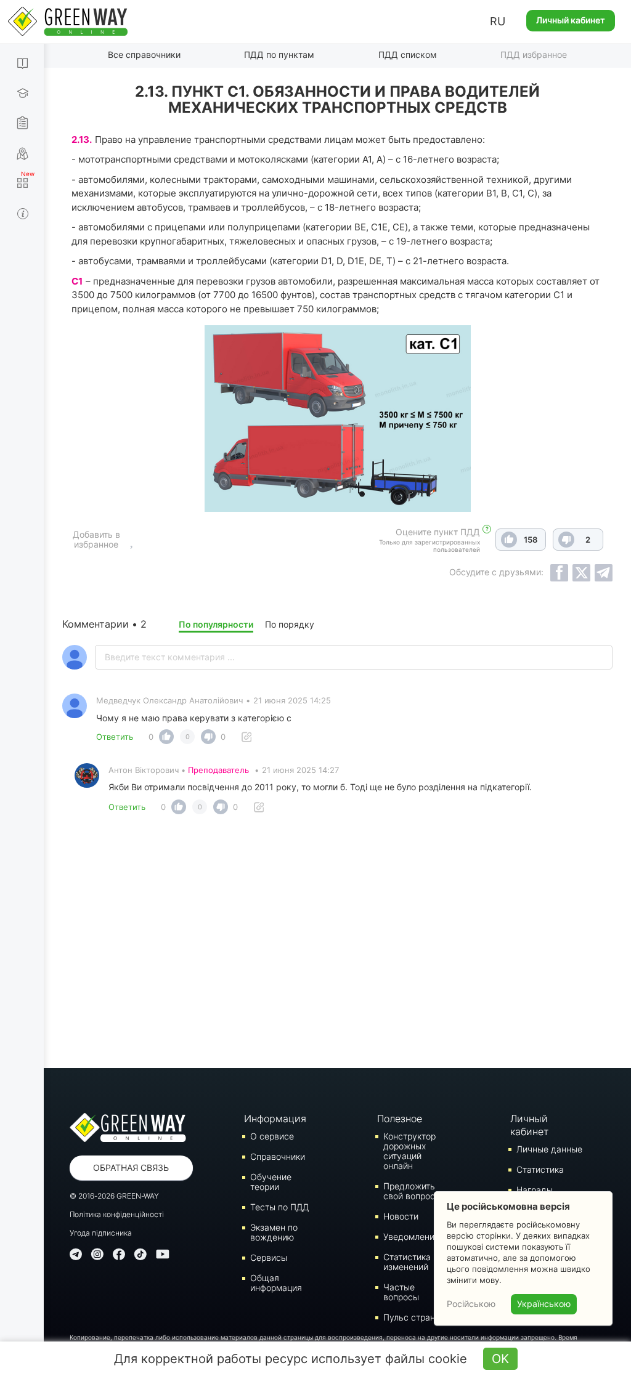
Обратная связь (131, 1167)
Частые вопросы (401, 1292)
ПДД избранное (533, 54)
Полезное (399, 1118)
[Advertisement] (337, 945)
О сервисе (272, 1136)
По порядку (289, 624)
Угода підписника (101, 1232)
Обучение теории (270, 1182)
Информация (275, 1118)
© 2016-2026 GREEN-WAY (114, 1195)
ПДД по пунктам (279, 54)
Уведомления (411, 1236)
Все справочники (144, 54)
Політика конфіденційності (117, 1214)
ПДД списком (407, 54)
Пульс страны (412, 1317)
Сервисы (268, 1257)
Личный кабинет (570, 20)
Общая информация (276, 1283)
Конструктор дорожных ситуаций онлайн (409, 1151)
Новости (400, 1216)
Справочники (277, 1156)
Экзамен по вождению (274, 1232)
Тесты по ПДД (279, 1207)
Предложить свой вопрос (409, 1191)
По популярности (216, 624)
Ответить (114, 737)
